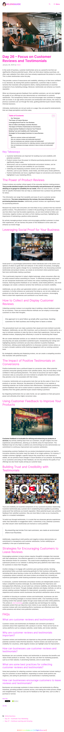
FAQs (10, 135)
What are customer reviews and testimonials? (23, 137)
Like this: (13, 147)
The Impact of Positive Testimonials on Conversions (24, 126)
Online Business (10, 716)
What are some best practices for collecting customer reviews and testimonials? (32, 143)
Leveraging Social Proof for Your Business (21, 122)
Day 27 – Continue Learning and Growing (18, 721)
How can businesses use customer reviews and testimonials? (27, 141)
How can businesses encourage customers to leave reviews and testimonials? (32, 145)
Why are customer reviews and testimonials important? (26, 139)
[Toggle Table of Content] (52, 115)
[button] (49, 4)
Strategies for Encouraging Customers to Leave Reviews (26, 133)
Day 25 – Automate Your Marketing (16, 718)
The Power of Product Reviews (18, 120)
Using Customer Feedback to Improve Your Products (25, 129)
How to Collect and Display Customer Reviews (23, 124)
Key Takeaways (15, 118)
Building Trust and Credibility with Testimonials (23, 131)
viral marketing (17, 603)
